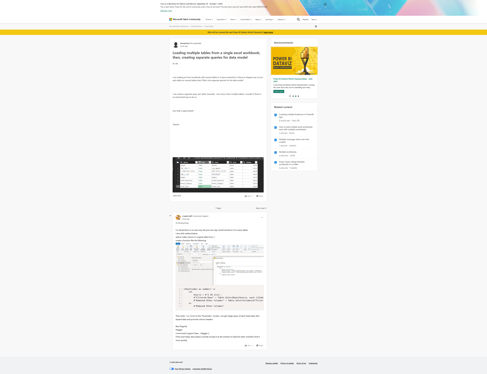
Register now (166, 10)
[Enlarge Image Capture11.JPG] (220, 263)
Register (306, 19)
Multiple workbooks (288, 152)
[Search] (298, 19)
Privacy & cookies (287, 363)
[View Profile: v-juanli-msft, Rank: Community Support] (178, 217)
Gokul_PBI (296, 120)
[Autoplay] (290, 96)
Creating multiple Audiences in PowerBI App (296, 115)
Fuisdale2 (293, 167)
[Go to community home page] (185, 19)
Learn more (268, 32)
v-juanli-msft (187, 216)
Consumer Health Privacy (202, 369)
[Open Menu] (316, 26)
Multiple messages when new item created (294, 140)
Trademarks (313, 363)
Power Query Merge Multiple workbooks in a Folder (292, 163)
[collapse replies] (170, 215)
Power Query (209, 26)
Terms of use (301, 363)
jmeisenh (292, 145)
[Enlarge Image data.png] (218, 174)
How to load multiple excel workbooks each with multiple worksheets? (295, 128)
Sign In (313, 19)
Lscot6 (292, 155)
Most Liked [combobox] (261, 208)
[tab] (293, 96)
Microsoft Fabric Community (178, 26)
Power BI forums (196, 26)
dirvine (291, 133)
